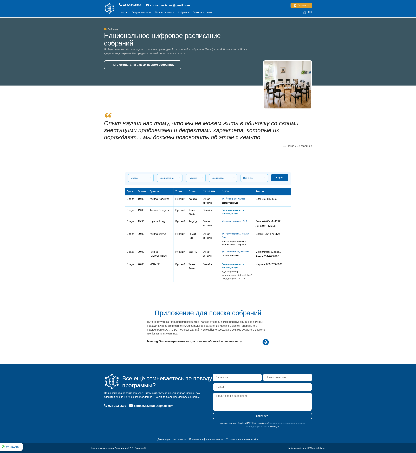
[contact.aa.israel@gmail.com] (147, 5)
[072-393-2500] (120, 4)
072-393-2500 (132, 5)
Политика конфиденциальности (206, 439)
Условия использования (281, 423)
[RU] (304, 12)
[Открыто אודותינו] (126, 12)
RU (310, 12)
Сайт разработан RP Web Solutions (306, 448)
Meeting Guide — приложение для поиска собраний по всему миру (194, 341)
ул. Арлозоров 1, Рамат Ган (235, 235)
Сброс (279, 177)
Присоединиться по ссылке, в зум (233, 212)
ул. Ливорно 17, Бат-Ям (235, 251)
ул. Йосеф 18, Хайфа (233, 198)
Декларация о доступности (171, 439)
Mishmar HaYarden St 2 (234, 221)
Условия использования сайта (242, 439)
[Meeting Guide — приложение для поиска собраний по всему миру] (265, 342)
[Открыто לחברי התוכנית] (150, 12)
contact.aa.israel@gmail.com (170, 5)
